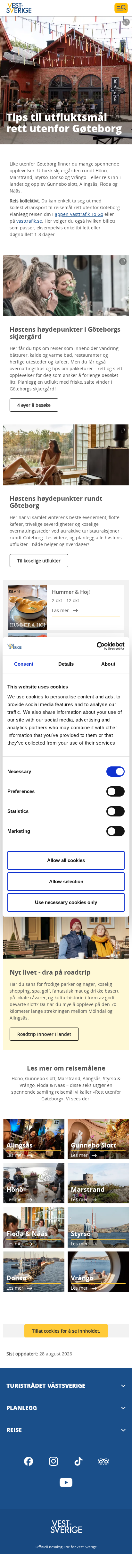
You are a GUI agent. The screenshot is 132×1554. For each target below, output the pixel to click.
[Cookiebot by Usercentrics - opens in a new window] (97, 646)
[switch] (115, 791)
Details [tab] (66, 664)
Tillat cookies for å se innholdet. (66, 1331)
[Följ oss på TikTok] (78, 1461)
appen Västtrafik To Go (79, 214)
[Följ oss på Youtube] (66, 1482)
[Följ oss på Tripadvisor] (103, 1461)
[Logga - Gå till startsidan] (28, 8)
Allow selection (66, 881)
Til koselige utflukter (39, 561)
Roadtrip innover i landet (44, 1034)
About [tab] (108, 664)
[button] (66, 285)
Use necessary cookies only (66, 902)
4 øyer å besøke (34, 405)
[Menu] (121, 8)
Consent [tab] (23, 664)
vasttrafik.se (29, 221)
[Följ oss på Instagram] (53, 1461)
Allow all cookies (66, 860)
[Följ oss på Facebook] (28, 1461)
